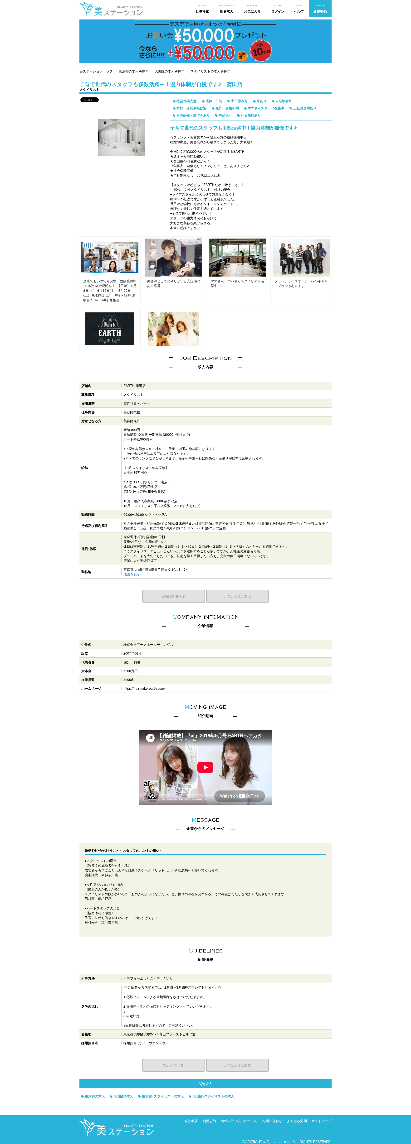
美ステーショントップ (96, 71)
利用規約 (209, 1120)
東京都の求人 (95, 1096)
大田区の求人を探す (170, 71)
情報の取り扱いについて (239, 1120)
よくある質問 (297, 1120)
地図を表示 (131, 574)
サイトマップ (322, 1120)
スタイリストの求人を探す (210, 71)
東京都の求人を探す (134, 71)
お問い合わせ (272, 1120)
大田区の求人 (123, 1096)
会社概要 (191, 1120)
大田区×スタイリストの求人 (213, 1096)
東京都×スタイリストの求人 (163, 1096)
